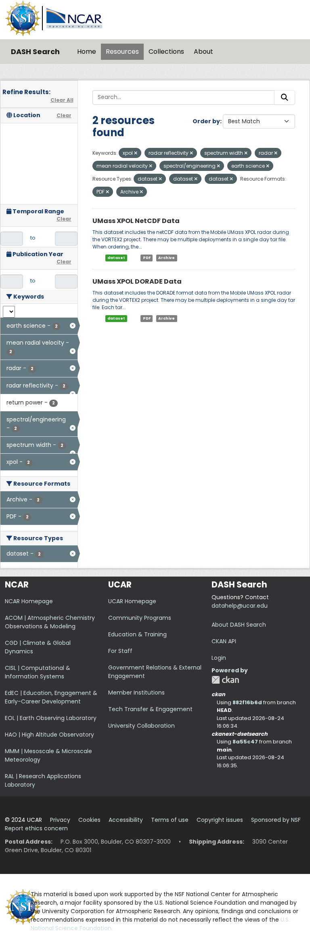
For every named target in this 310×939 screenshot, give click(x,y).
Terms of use (170, 820)
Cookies (89, 820)
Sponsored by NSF (276, 820)
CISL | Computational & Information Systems (37, 672)
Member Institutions (136, 692)
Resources (122, 51)
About (203, 51)
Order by (206, 121)
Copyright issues (220, 820)
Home (86, 51)
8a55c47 (245, 741)
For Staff (120, 651)
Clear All (61, 100)
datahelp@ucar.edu (240, 606)
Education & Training (137, 634)
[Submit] (284, 97)
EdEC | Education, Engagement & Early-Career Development (51, 697)
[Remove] (135, 153)
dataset (116, 257)
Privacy (60, 820)
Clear (64, 115)
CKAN (225, 680)
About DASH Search (239, 625)
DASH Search (35, 51)
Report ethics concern (36, 828)
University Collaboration (141, 726)
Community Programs (139, 618)
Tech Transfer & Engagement (150, 709)
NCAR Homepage (29, 601)
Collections (166, 51)
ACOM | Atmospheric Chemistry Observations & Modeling (50, 622)
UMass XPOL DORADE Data (137, 281)
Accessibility (126, 820)
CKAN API (224, 641)
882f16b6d (247, 702)
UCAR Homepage (132, 601)
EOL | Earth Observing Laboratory (50, 718)
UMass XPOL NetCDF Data (136, 220)
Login (219, 658)
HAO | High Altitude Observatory (49, 735)
